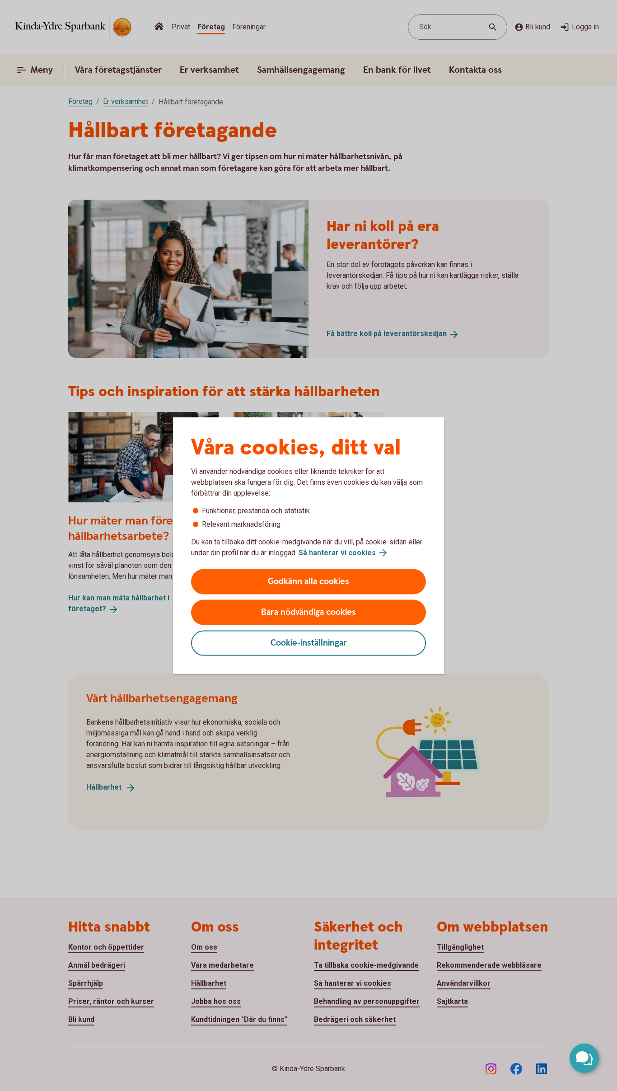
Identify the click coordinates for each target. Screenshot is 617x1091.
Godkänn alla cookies (308, 581)
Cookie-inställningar (309, 643)
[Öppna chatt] (584, 1058)
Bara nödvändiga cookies (308, 612)
